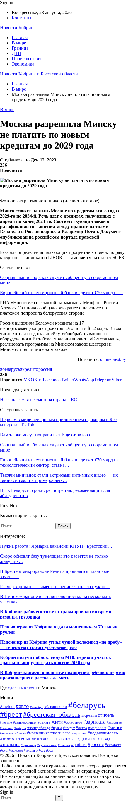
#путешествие (47, 745)
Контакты (21, 17)
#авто (22, 706)
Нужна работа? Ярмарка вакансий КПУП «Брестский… (56, 546)
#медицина (97, 728)
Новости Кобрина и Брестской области (39, 73)
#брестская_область (51, 714)
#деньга (44, 722)
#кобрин (20, 728)
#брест (11, 714)
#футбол (46, 750)
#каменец (6, 728)
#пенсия (50, 738)
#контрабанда (38, 728)
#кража (56, 728)
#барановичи (55, 706)
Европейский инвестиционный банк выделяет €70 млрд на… (61, 292)
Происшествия (26, 58)
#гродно (6, 722)
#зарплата (94, 722)
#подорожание (83, 738)
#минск (115, 727)
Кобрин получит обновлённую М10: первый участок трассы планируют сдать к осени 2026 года (55, 660)
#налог (64, 733)
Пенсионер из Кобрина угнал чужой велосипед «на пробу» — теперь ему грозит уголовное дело (61, 645)
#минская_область (13, 733)
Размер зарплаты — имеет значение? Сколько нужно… (55, 586)
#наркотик (78, 733)
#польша (10, 744)
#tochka (7, 706)
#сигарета (113, 745)
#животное (73, 722)
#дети (57, 721)
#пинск (64, 738)
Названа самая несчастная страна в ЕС (38, 399)
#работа (79, 744)
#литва (81, 728)
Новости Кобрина (18, 27)
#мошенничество (42, 733)
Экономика (23, 63)
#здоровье (114, 722)
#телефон (16, 750)
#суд (4, 750)
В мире (19, 42)
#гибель (106, 715)
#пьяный (64, 745)
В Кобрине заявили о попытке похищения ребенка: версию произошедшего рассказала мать (62, 675)
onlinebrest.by (113, 359)
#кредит (28, 369)
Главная (20, 37)
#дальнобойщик (24, 722)
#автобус (36, 707)
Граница (20, 48)
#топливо (31, 750)
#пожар (103, 739)
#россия (44, 369)
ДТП (16, 53)
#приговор (28, 745)
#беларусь (10, 369)
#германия (89, 716)
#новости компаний (21, 738)
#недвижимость (103, 733)
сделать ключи (22, 687)
